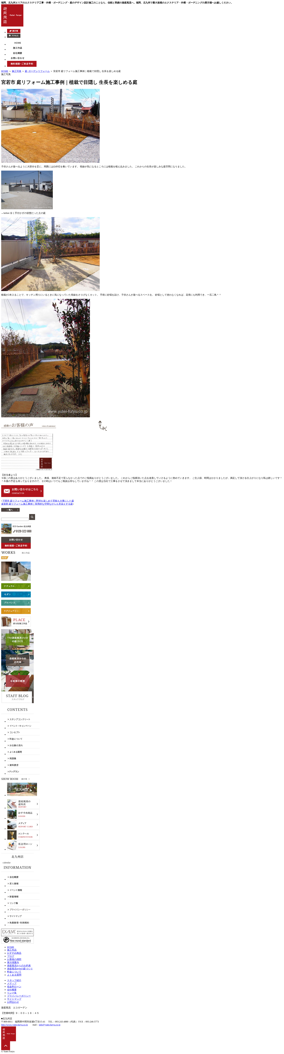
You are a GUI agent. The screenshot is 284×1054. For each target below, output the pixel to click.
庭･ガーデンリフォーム (37, 71)
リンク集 (12, 993)
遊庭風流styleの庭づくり (20, 968)
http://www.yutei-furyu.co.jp (14, 1024)
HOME (4, 71)
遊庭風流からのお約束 (19, 965)
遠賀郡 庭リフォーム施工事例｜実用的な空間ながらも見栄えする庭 (37, 504)
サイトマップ (14, 999)
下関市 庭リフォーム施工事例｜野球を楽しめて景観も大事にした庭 (38, 501)
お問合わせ (13, 1002)
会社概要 (12, 989)
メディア (12, 983)
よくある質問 (14, 975)
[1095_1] (50, 162)
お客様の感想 (14, 959)
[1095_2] (27, 208)
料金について (14, 971)
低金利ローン (14, 986)
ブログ (10, 956)
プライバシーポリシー (19, 996)
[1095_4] (45, 416)
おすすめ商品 (14, 953)
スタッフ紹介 (14, 980)
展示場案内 (13, 962)
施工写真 (16, 71)
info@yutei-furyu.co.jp (49, 1024)
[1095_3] (50, 290)
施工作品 (12, 950)
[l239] (27, 470)
